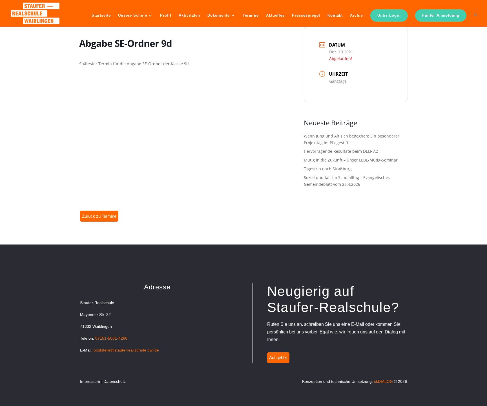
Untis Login (389, 15)
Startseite (101, 16)
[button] (476, 19)
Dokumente (218, 16)
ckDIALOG (383, 381)
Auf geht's (278, 357)
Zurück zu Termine (99, 216)
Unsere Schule (132, 16)
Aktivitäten (189, 16)
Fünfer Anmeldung (440, 15)
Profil (165, 16)
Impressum (90, 381)
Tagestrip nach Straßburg (328, 168)
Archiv (356, 16)
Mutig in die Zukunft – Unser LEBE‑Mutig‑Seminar (351, 160)
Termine (251, 16)
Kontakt (335, 16)
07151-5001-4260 (111, 338)
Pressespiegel (306, 16)
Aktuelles (275, 16)
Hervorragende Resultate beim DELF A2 (341, 151)
